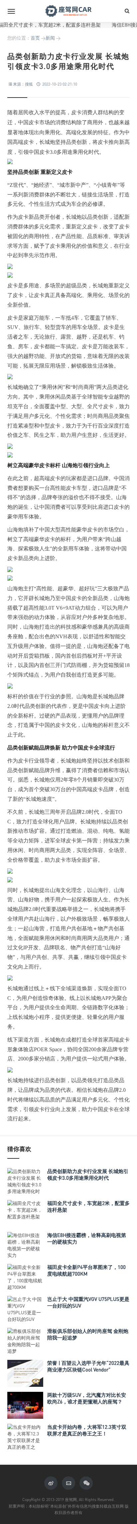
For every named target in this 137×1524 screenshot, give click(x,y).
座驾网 (68, 11)
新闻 (50, 38)
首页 (35, 38)
